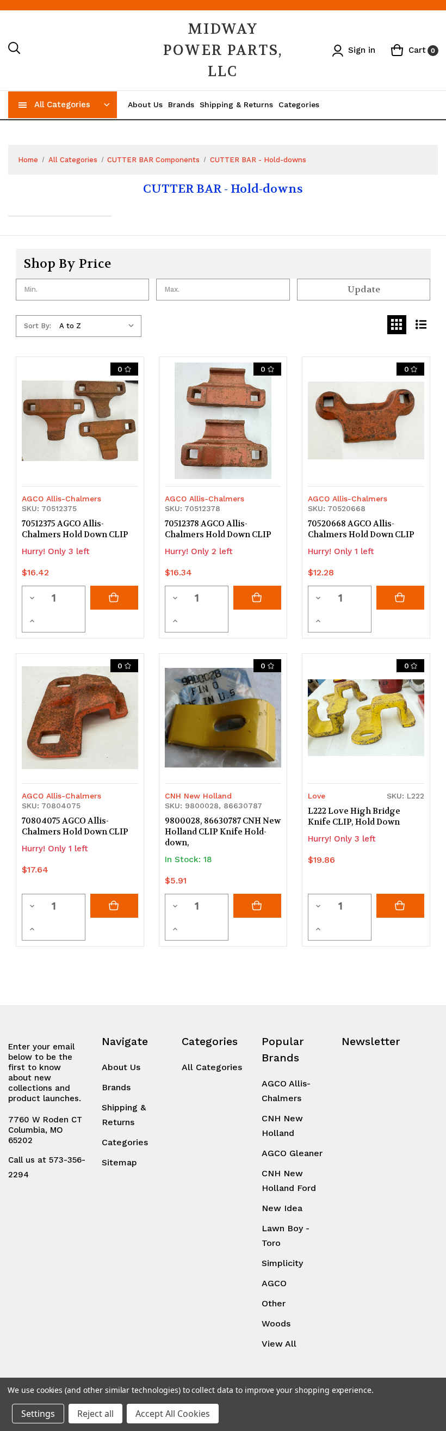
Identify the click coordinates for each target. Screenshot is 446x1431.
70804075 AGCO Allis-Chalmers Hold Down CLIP (75, 826)
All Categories (62, 104)
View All (279, 1343)
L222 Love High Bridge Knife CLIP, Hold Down (354, 816)
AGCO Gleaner (292, 1153)
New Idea (282, 1208)
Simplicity (282, 1263)
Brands (181, 104)
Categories (298, 104)
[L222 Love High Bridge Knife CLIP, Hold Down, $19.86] (366, 717)
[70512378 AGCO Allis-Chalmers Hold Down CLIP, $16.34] (223, 421)
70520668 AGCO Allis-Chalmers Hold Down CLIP (361, 529)
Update (364, 289)
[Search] (14, 50)
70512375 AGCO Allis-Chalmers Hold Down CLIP (75, 529)
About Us (145, 104)
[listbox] (99, 326)
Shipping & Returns (236, 104)
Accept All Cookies (172, 1414)
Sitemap (119, 1162)
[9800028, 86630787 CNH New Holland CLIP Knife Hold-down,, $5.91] (223, 717)
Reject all (95, 1414)
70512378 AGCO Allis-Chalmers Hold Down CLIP (218, 529)
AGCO (274, 1283)
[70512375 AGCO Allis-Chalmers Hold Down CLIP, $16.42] (80, 421)
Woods (276, 1323)
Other (274, 1303)
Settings (38, 1414)
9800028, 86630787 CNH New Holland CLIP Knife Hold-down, (223, 831)
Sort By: (37, 326)
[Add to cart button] (114, 598)
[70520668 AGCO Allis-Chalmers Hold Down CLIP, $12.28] (366, 421)
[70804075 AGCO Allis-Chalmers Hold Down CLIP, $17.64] (80, 717)
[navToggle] (23, 104)
